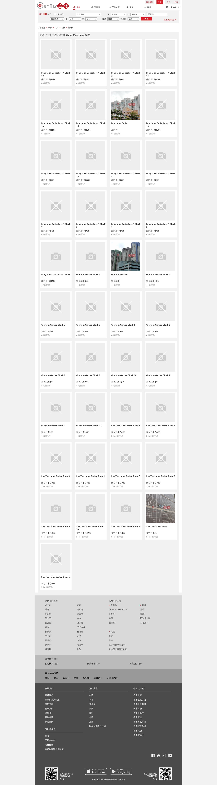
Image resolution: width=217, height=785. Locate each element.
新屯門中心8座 (153, 432)
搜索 (146, 19)
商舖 (149, 7)
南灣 (111, 618)
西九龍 (48, 622)
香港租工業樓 (139, 704)
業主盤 (60, 14)
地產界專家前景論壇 (54, 749)
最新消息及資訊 (52, 699)
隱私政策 (122, 779)
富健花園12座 (82, 432)
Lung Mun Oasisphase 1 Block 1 (125, 225)
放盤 (159, 2)
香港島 (113, 605)
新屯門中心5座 (48, 583)
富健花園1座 (47, 432)
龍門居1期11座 (48, 281)
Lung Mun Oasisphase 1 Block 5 (90, 225)
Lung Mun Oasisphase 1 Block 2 (125, 74)
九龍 (112, 631)
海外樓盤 (149, 2)
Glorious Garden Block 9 (88, 375)
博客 (47, 736)
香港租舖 (137, 708)
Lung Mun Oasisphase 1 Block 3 (160, 175)
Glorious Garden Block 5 (158, 325)
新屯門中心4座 (118, 533)
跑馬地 (48, 614)
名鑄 (111, 640)
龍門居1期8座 (152, 230)
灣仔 (47, 609)
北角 (79, 649)
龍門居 (114, 130)
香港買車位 (138, 735)
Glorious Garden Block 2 (158, 375)
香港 (47, 678)
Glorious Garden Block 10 (123, 375)
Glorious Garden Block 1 (53, 425)
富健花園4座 (82, 281)
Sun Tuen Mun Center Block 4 (125, 526)
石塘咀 (80, 631)
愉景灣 (48, 631)
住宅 (78, 7)
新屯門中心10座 (83, 533)
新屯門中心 (151, 533)
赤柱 (79, 618)
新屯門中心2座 (118, 432)
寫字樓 (97, 7)
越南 (56, 678)
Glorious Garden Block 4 (88, 274)
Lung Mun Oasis (119, 123)
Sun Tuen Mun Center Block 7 (125, 476)
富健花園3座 (82, 331)
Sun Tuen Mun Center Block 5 (55, 577)
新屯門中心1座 (83, 482)
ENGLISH (175, 7)
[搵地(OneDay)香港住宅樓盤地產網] (53, 5)
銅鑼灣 (80, 614)
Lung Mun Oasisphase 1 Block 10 (160, 125)
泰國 (76, 678)
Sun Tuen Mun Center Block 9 (160, 476)
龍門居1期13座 (48, 79)
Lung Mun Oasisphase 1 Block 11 (55, 276)
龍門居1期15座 (83, 130)
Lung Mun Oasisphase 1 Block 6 (90, 74)
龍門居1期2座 (117, 79)
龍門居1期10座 (153, 130)
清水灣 (48, 618)
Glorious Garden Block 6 (123, 325)
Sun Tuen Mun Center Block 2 (125, 425)
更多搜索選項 (169, 20)
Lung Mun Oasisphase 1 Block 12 (90, 175)
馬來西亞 (98, 678)
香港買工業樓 (139, 726)
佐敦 (79, 605)
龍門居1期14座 (153, 79)
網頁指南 (49, 721)
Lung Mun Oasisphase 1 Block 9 (55, 225)
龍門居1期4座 (117, 180)
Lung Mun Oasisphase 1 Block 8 (160, 225)
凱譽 (111, 636)
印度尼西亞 (112, 678)
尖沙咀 (80, 622)
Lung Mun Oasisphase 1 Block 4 (125, 175)
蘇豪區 (48, 649)
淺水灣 (80, 609)
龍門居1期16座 (48, 130)
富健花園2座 (152, 382)
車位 (131, 7)
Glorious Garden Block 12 (88, 425)
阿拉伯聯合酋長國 (97, 726)
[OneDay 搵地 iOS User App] (96, 771)
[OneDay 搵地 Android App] (121, 771)
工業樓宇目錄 (136, 663)
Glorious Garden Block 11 (158, 274)
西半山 (48, 605)
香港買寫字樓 (139, 721)
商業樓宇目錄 (93, 663)
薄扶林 (48, 645)
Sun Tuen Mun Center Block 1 (90, 476)
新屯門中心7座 (118, 482)
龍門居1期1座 (117, 230)
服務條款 (114, 779)
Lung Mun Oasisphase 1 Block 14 (160, 74)
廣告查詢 (49, 704)
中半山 (48, 636)
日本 (91, 699)
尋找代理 (49, 717)
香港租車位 (138, 713)
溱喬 (142, 609)
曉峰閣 (112, 622)
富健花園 (115, 281)
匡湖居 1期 (145, 618)
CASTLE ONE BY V (118, 609)
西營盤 (48, 640)
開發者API (50, 740)
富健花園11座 (152, 281)
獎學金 (48, 713)
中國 (91, 695)
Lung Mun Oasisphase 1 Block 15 (90, 125)
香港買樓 (137, 717)
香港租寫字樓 (139, 699)
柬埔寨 (92, 704)
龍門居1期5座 (82, 230)
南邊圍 (80, 645)
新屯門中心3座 (48, 533)
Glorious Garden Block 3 (88, 325)
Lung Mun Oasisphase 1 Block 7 (55, 175)
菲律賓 (66, 678)
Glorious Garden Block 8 (53, 375)
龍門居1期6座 (82, 79)
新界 (143, 605)
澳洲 (91, 713)
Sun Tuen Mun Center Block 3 (55, 526)
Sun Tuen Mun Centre (156, 526)
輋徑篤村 (144, 622)
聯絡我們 (49, 708)
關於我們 (49, 695)
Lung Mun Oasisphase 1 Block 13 (55, 74)
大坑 (79, 636)
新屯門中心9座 (153, 482)
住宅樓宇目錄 (51, 663)
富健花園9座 (82, 382)
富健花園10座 (117, 382)
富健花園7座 (47, 331)
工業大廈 (116, 7)
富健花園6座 (117, 331)
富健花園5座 (152, 331)
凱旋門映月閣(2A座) (118, 649)
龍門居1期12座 (83, 180)
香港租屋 (137, 695)
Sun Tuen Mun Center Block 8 (160, 425)
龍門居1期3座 (152, 180)
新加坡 (86, 678)
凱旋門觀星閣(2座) (117, 645)
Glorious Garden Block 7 (53, 325)
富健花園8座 (47, 382)
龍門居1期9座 (47, 230)
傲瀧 (142, 614)
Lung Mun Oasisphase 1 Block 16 (55, 125)
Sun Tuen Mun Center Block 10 (89, 528)
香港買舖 (137, 730)
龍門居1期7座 (47, 180)
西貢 (47, 627)
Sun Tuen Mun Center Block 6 (55, 476)
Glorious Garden (119, 274)
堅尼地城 (81, 627)
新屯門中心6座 (48, 482)
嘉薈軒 (112, 614)
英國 (91, 717)
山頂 (79, 640)
